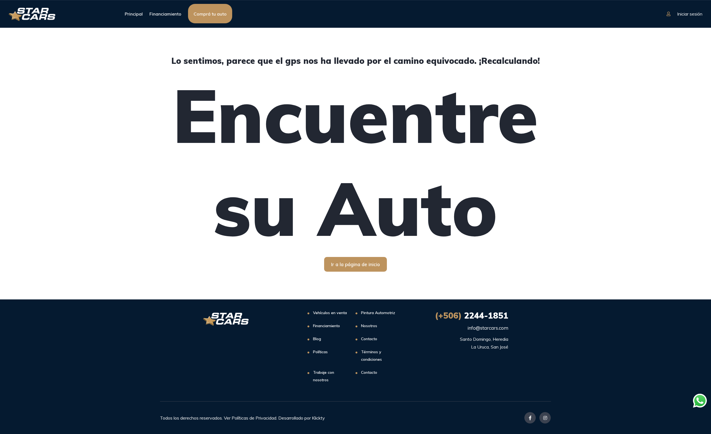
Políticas (320, 351)
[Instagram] (545, 417)
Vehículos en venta (330, 312)
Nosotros (369, 325)
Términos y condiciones (371, 355)
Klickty (318, 418)
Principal (134, 14)
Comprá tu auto (210, 14)
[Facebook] (530, 417)
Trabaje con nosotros (323, 376)
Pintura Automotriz (378, 312)
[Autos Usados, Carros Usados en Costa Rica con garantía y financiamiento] (31, 14)
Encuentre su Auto (356, 161)
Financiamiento (165, 14)
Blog (317, 338)
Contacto (369, 338)
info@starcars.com (487, 328)
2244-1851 (471, 315)
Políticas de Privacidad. (254, 418)
